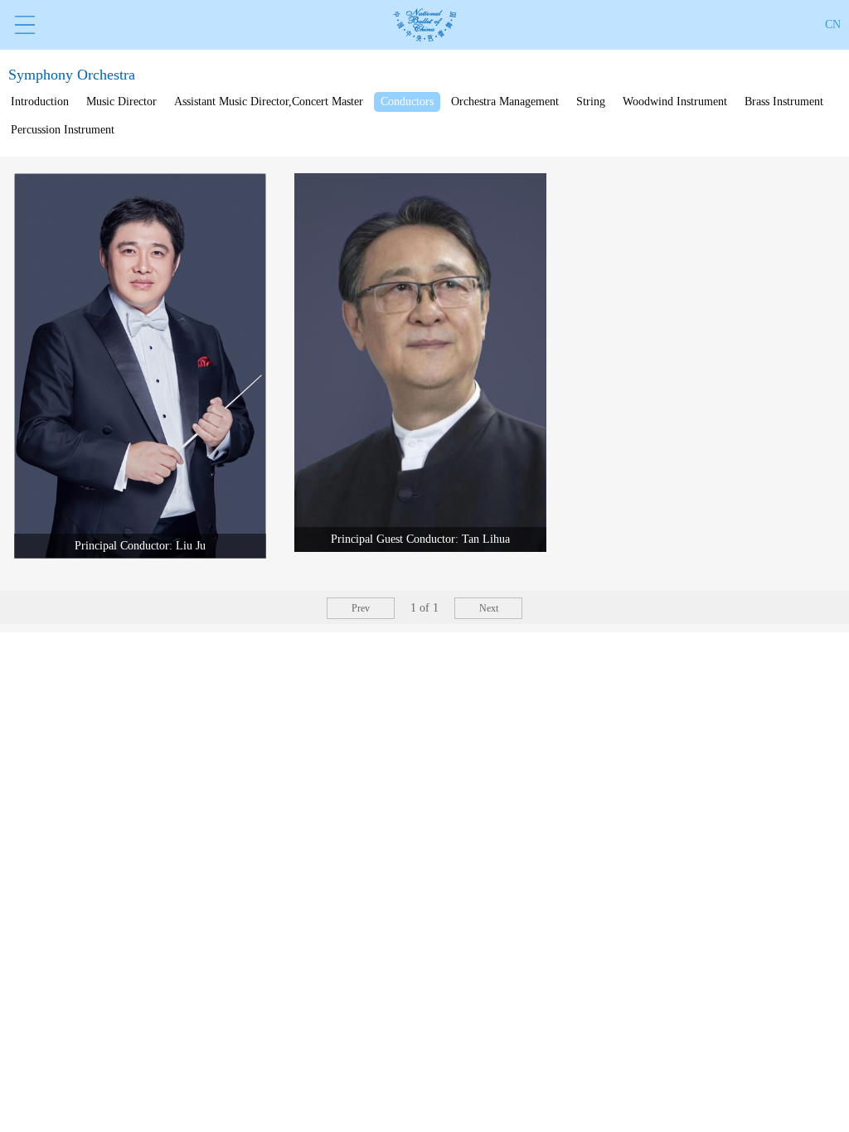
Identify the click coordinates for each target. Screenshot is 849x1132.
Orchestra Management (505, 101)
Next (488, 608)
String (590, 101)
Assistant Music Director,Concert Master (268, 101)
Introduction (40, 101)
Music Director (121, 101)
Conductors (407, 101)
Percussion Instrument (62, 129)
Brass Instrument (784, 101)
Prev (361, 608)
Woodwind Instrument (675, 101)
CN (833, 24)
